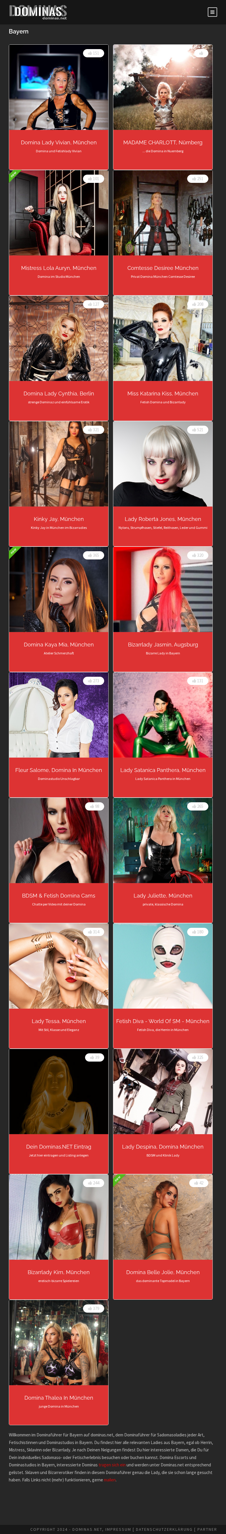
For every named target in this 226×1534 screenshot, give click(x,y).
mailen (110, 1480)
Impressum (118, 1529)
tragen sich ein (112, 1465)
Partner (207, 1529)
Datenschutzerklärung (164, 1529)
